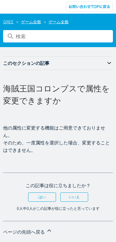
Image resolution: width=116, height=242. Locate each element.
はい (42, 197)
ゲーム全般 (31, 21)
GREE (8, 21)
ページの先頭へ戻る (24, 232)
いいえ (74, 197)
